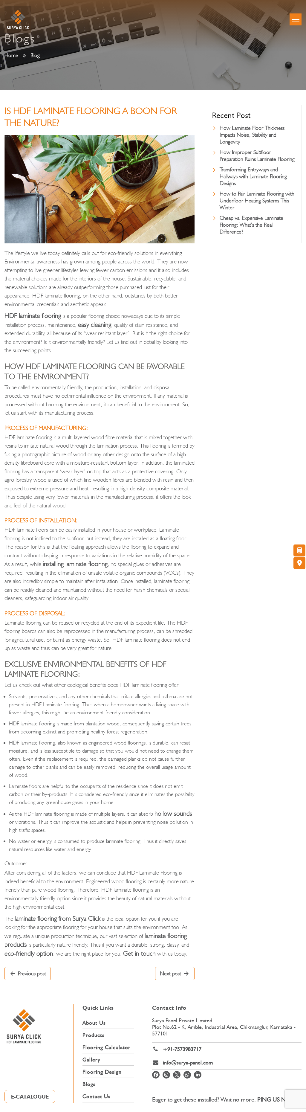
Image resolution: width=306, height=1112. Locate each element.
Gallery (91, 1059)
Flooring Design (102, 1072)
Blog (35, 55)
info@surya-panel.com (188, 1062)
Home (11, 55)
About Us (94, 1023)
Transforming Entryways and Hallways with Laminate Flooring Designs (253, 176)
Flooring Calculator (106, 1047)
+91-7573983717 (182, 1049)
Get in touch (139, 953)
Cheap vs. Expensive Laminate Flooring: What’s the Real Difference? (251, 225)
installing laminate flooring (75, 564)
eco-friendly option (28, 953)
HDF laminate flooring (32, 316)
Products (93, 1035)
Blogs (89, 1084)
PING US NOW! (277, 1099)
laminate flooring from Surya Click (57, 918)
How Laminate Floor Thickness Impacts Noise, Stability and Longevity (252, 135)
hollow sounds (173, 813)
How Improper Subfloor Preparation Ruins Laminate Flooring (257, 155)
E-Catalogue (30, 1096)
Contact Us (96, 1096)
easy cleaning (94, 325)
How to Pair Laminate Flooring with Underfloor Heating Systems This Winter (257, 200)
